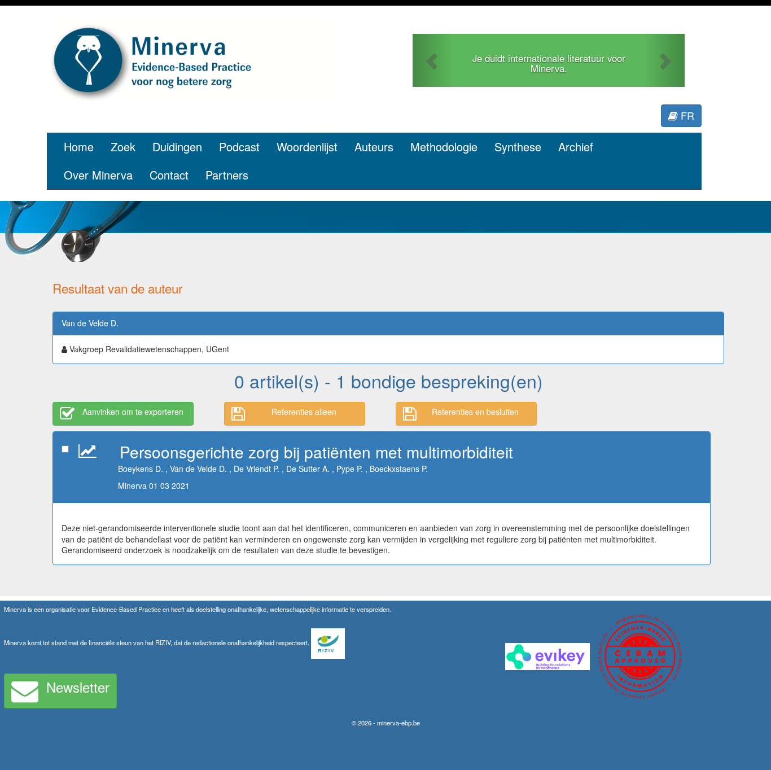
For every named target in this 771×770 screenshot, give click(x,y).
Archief (575, 146)
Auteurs (373, 146)
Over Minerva (98, 175)
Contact (169, 175)
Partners (226, 175)
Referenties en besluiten (475, 411)
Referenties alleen (303, 411)
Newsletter (77, 687)
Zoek (123, 146)
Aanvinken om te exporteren (132, 411)
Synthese (517, 146)
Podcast (239, 146)
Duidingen (177, 146)
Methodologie (444, 146)
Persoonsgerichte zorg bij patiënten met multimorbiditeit (316, 451)
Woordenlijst (307, 146)
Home (79, 146)
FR (686, 115)
